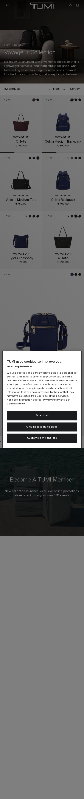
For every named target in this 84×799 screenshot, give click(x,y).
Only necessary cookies (42, 427)
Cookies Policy (16, 403)
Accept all (42, 415)
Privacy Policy (51, 400)
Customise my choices (42, 438)
